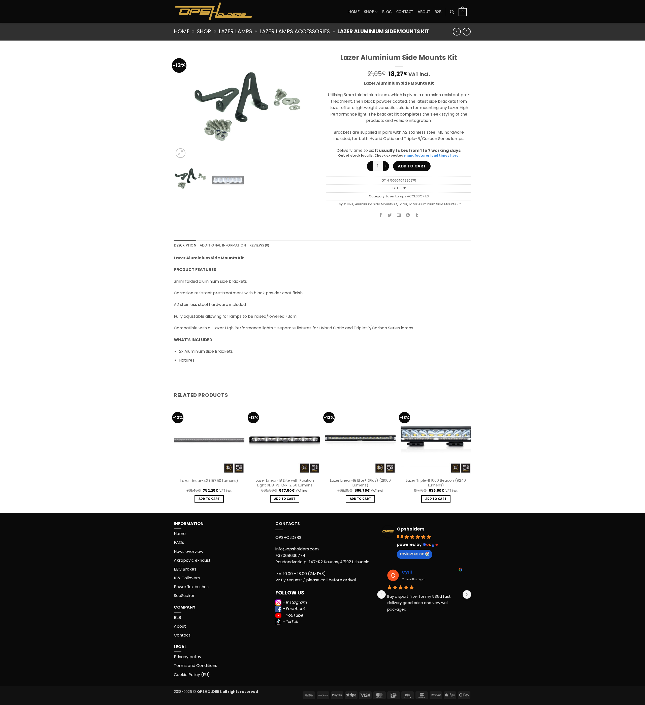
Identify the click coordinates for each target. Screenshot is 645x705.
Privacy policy (187, 657)
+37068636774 (290, 555)
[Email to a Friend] (399, 215)
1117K (350, 204)
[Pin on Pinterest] (408, 215)
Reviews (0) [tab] (259, 245)
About (424, 12)
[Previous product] (466, 32)
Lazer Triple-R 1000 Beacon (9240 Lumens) (436, 482)
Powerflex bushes (191, 587)
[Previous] (183, 105)
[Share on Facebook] (381, 215)
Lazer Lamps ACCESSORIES (295, 31)
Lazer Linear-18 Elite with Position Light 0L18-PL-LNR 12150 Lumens (285, 482)
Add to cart (412, 166)
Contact (404, 12)
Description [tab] (185, 245)
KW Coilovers (187, 578)
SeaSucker (184, 595)
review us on (412, 554)
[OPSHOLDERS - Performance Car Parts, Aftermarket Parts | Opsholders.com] (225, 11)
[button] (452, 12)
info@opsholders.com (297, 549)
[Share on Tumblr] (417, 215)
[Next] (309, 105)
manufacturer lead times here (431, 155)
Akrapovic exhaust (192, 560)
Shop (369, 12)
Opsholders (411, 529)
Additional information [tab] (223, 245)
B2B (438, 12)
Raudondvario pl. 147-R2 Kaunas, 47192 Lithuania (322, 562)
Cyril (407, 572)
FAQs (179, 542)
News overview (188, 551)
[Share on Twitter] (390, 215)
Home (354, 12)
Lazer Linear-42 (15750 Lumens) (209, 480)
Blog (387, 12)
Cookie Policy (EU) (192, 675)
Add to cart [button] (209, 499)
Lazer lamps (235, 31)
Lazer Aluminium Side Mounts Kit (435, 204)
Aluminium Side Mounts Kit (376, 204)
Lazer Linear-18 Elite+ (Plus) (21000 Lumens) (360, 482)
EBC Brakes (185, 569)
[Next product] (457, 32)
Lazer (403, 204)
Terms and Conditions (195, 665)
